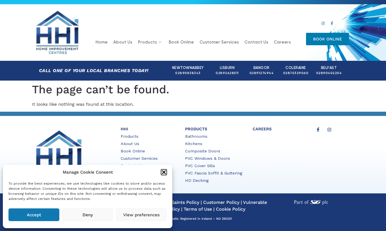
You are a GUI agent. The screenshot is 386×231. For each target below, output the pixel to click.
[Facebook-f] (331, 23)
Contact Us (256, 42)
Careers (282, 42)
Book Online (181, 42)
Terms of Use (198, 209)
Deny (88, 214)
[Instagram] (323, 23)
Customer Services (219, 42)
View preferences (141, 214)
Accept (34, 214)
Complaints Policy (179, 202)
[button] (164, 172)
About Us (122, 42)
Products (147, 42)
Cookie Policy (230, 209)
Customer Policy (221, 202)
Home (102, 42)
